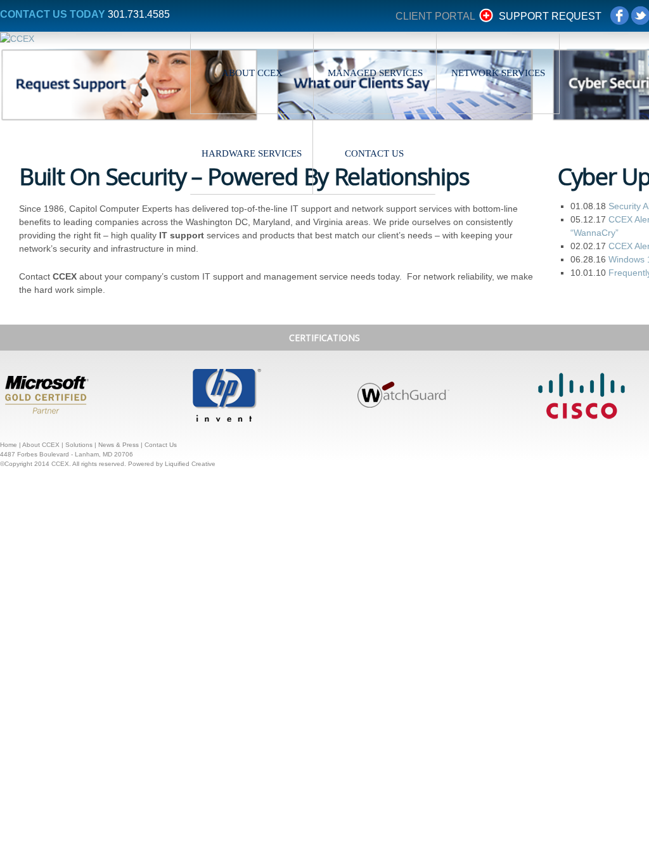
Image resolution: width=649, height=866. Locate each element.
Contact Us (374, 153)
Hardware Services (251, 153)
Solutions (79, 444)
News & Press (118, 444)
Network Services (498, 72)
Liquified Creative (190, 463)
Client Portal (435, 16)
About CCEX (252, 72)
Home (8, 444)
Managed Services (375, 72)
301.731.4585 (139, 14)
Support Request (550, 16)
